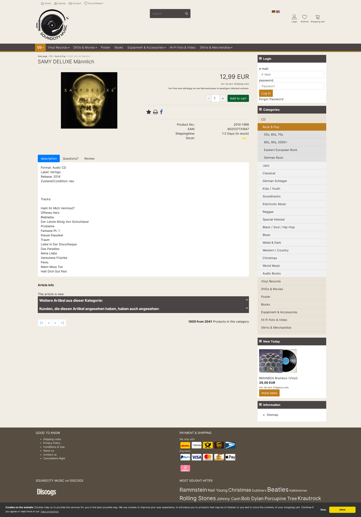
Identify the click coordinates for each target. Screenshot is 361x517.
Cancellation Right (54, 458)
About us (48, 450)
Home (47, 3)
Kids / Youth (271, 188)
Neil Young (218, 490)
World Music (271, 266)
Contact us (50, 454)
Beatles (278, 489)
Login (294, 21)
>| (62, 323)
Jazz (266, 165)
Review (89, 158)
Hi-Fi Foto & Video (182, 47)
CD (39, 47)
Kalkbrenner (298, 490)
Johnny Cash (228, 498)
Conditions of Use (54, 446)
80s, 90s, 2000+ (275, 142)
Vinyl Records (57, 47)
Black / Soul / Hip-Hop (279, 227)
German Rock (273, 157)
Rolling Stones (198, 498)
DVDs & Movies (84, 47)
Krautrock (309, 498)
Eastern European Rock (280, 150)
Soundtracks (272, 196)
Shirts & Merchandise (215, 47)
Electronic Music (274, 204)
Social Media (94, 3)
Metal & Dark (272, 242)
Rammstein (193, 490)
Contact (76, 3)
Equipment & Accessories (146, 47)
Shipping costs (241, 84)
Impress (61, 3)
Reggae (268, 212)
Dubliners (259, 490)
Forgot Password (271, 99)
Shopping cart (318, 21)
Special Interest (274, 219)
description (49, 158)
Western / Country (276, 250)
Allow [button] (342, 509)
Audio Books (272, 273)
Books (119, 47)
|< (41, 323)
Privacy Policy (52, 442)
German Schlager (275, 181)
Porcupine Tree (281, 498)
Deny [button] (323, 509)
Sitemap (272, 415)
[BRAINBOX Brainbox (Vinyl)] (278, 360)
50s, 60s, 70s (273, 134)
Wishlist (305, 21)
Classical (269, 173)
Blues (266, 235)
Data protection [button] (50, 511)
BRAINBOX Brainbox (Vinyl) (278, 378)
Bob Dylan (252, 498)
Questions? (70, 158)
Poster (105, 47)
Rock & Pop (271, 127)
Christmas (270, 258)
